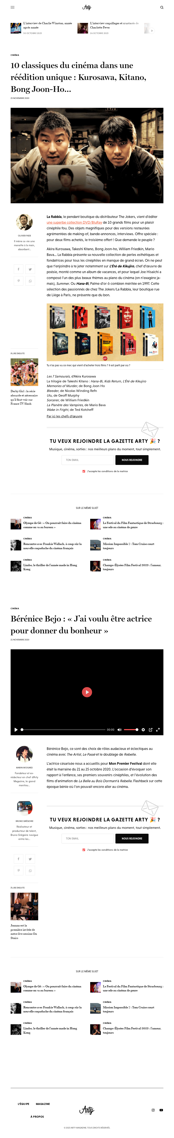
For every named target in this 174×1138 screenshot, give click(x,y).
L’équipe (23, 1104)
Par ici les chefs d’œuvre (64, 416)
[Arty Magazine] (87, 7)
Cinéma (15, 55)
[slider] (63, 730)
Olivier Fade (24, 236)
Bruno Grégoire (24, 821)
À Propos (37, 1116)
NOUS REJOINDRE (132, 460)
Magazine (43, 1104)
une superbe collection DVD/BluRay (74, 222)
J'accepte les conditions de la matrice (107, 471)
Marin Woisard (24, 768)
